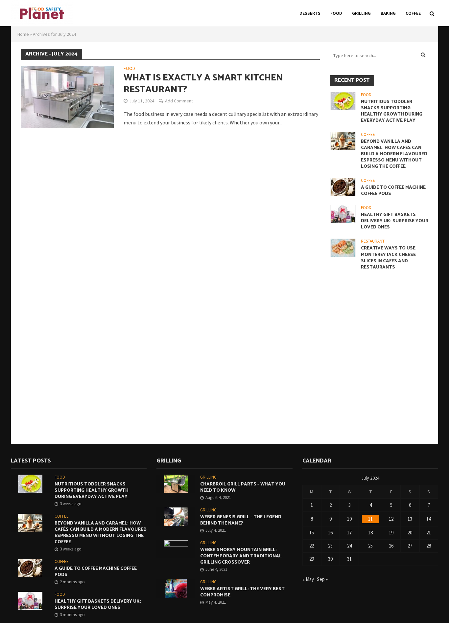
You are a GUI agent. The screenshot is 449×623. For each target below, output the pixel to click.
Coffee (413, 13)
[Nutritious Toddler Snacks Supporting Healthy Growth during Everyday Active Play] (343, 100)
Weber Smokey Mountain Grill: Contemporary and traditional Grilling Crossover (241, 556)
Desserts (309, 13)
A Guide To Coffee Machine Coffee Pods (393, 190)
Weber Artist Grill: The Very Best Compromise (242, 592)
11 (370, 519)
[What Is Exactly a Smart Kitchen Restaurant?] (67, 96)
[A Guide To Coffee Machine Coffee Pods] (343, 186)
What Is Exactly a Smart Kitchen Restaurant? (203, 84)
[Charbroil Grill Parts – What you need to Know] (176, 483)
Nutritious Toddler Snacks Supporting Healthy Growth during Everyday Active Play (391, 111)
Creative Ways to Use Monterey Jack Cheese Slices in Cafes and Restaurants (388, 257)
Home (23, 34)
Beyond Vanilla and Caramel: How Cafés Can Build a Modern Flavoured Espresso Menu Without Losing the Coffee (394, 154)
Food (336, 13)
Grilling (361, 13)
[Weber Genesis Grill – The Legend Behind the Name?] (176, 516)
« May (308, 579)
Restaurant (373, 241)
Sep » (322, 579)
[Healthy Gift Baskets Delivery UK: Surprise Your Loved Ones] (343, 214)
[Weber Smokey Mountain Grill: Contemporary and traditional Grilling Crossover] (176, 549)
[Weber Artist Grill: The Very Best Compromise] (176, 588)
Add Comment (179, 101)
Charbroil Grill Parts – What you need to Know (242, 487)
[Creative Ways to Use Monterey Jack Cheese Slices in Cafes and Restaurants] (343, 247)
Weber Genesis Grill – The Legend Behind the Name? (240, 520)
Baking (388, 13)
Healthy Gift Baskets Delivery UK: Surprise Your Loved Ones (394, 221)
